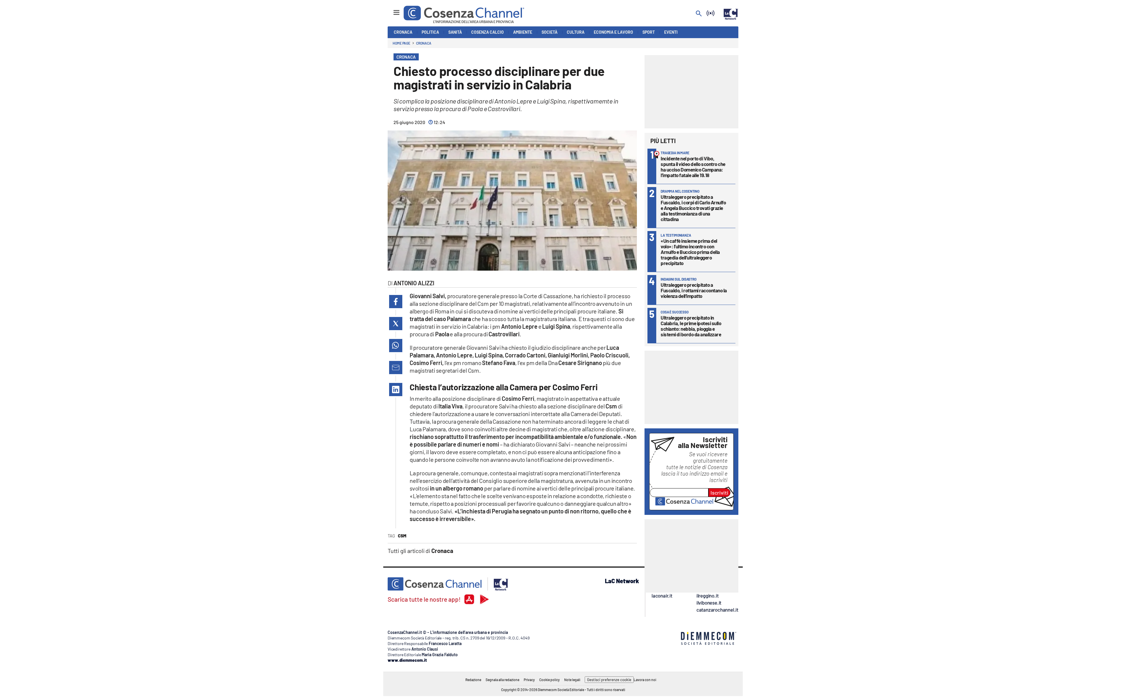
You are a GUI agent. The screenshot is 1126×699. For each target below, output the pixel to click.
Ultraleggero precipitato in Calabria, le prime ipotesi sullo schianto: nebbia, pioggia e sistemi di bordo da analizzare (691, 326)
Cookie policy (549, 680)
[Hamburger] (391, 9)
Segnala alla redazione (502, 680)
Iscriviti (719, 492)
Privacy (529, 680)
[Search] (699, 14)
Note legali (572, 680)
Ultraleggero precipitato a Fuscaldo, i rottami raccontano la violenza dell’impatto (694, 290)
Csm (402, 535)
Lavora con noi (645, 680)
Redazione (473, 680)
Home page (401, 43)
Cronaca (423, 43)
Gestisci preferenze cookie (609, 679)
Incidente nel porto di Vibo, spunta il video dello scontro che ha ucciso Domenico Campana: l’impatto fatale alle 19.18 (693, 166)
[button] (395, 301)
